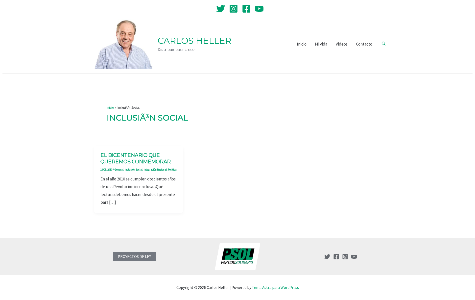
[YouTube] (259, 9)
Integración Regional (155, 169)
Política (172, 169)
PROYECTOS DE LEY (134, 256)
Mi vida (321, 44)
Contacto (364, 44)
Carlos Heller (194, 40)
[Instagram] (233, 9)
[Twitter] (221, 9)
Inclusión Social (133, 169)
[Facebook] (246, 9)
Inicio (302, 44)
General (118, 169)
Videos (342, 44)
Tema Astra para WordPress (275, 287)
